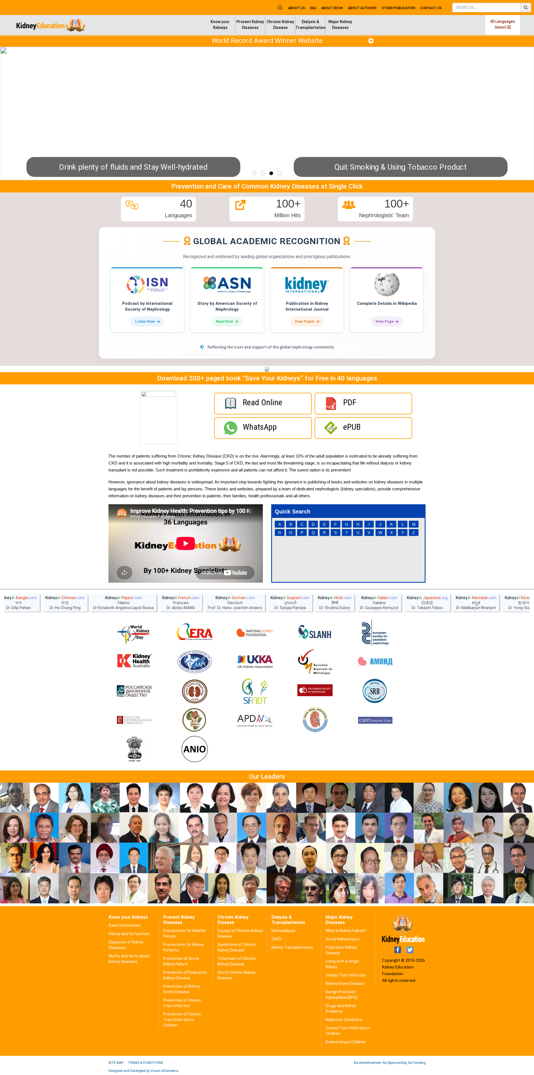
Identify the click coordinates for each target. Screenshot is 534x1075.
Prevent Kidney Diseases (250, 24)
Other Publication (398, 8)
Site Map (115, 1063)
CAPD (276, 939)
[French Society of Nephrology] (255, 691)
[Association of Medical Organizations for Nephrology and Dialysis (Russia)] (375, 662)
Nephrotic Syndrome (344, 1019)
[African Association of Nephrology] (195, 720)
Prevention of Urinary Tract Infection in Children (182, 1019)
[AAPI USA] (195, 662)
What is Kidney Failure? (346, 930)
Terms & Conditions (145, 1063)
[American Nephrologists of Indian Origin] (195, 749)
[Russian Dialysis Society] (134, 691)
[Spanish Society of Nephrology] (315, 662)
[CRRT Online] (375, 720)
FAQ (313, 8)
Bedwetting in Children (346, 1042)
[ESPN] (375, 633)
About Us (296, 8)
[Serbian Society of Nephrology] (375, 691)
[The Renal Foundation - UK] (255, 662)
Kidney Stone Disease (345, 983)
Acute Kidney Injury (342, 939)
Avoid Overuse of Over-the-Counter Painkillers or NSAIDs (184, 167)
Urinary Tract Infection (346, 975)
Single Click (346, 186)
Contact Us (431, 8)
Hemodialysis (283, 930)
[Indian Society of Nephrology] (195, 691)
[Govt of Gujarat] (134, 749)
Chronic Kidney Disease (280, 24)
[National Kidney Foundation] (255, 633)
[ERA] (195, 633)
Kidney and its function (129, 933)
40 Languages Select (502, 24)
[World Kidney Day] (134, 633)
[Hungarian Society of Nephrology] (134, 720)
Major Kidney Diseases (340, 24)
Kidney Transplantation (292, 947)
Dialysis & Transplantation (310, 24)
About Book (332, 8)
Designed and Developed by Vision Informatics (143, 1071)
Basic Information (125, 925)
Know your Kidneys (220, 24)
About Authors (362, 8)
